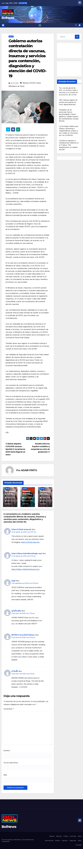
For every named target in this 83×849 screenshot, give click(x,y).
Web (5, 775)
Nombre (7, 750)
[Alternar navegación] (39, 25)
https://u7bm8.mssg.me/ (21, 529)
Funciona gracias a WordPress (11, 839)
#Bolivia (26, 83)
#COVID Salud (35, 83)
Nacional (59, 836)
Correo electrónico (11, 763)
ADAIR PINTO (29, 470)
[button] (76, 25)
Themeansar (6, 841)
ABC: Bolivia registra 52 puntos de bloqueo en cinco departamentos (68, 102)
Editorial (51, 836)
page (13, 581)
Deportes (65, 840)
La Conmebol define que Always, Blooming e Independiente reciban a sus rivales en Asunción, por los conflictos (68, 130)
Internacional (49, 840)
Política (66, 836)
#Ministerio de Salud (16, 86)
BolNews (8, 18)
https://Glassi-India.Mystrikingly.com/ (26, 553)
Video (79, 840)
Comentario (9, 709)
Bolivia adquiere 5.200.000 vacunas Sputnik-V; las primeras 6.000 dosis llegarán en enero (15, 449)
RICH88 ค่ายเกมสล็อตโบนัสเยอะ (23, 635)
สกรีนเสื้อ (14, 671)
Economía (73, 836)
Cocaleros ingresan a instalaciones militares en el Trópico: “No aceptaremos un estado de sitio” (69, 145)
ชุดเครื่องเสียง (16, 611)
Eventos (57, 840)
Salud (11, 36)
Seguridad (73, 840)
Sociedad (78, 845)
